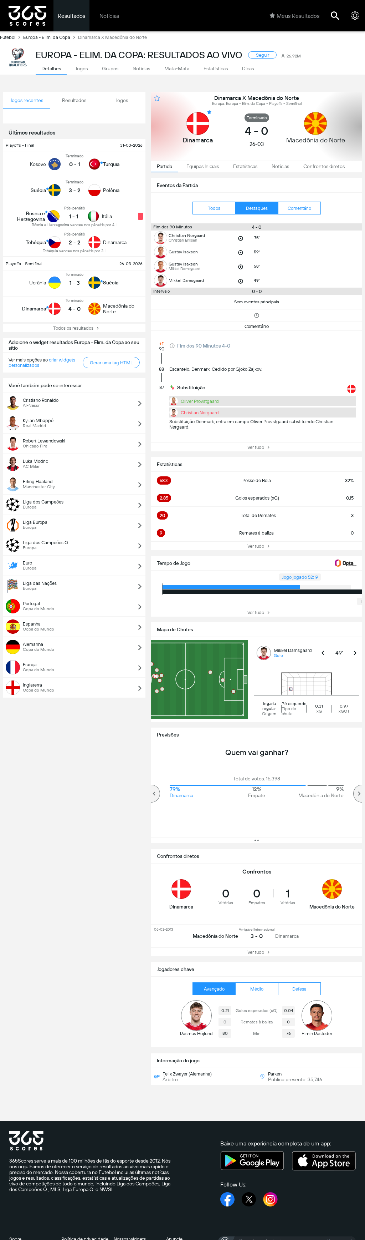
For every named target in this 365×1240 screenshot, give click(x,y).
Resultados (71, 15)
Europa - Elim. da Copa (46, 37)
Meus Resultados (298, 15)
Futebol (7, 37)
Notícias (109, 15)
